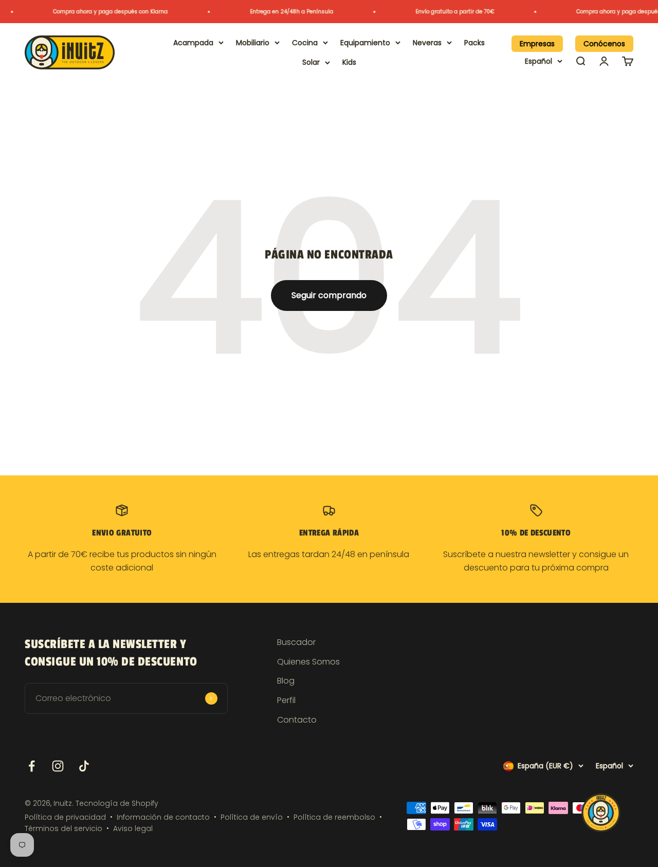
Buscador (296, 642)
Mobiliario (252, 43)
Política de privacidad (65, 817)
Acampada (193, 43)
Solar (311, 62)
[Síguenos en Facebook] (32, 766)
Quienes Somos (308, 662)
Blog (286, 681)
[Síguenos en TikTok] (84, 766)
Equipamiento (365, 43)
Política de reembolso (334, 817)
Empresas (537, 44)
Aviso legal (133, 828)
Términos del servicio (63, 828)
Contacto (297, 720)
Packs (474, 43)
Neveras (427, 43)
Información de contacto (163, 817)
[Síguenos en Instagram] (58, 766)
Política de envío (252, 817)
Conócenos (604, 44)
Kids (349, 62)
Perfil (286, 700)
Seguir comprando (329, 295)
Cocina (305, 43)
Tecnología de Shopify (117, 803)
